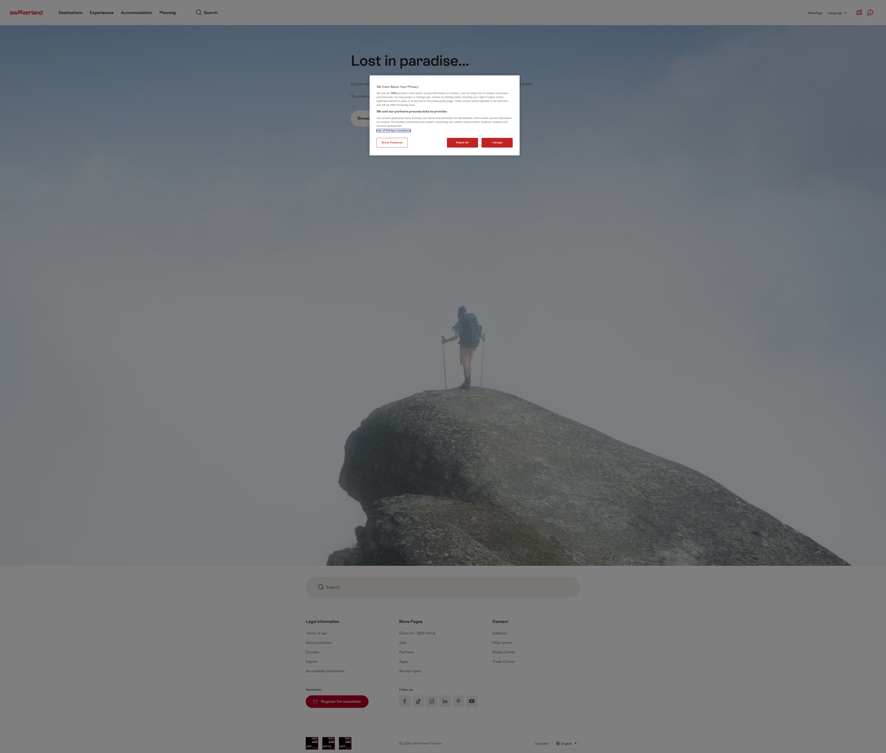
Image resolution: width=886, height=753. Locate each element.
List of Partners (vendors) (394, 130)
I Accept (497, 142)
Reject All (462, 142)
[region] (445, 115)
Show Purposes (392, 142)
